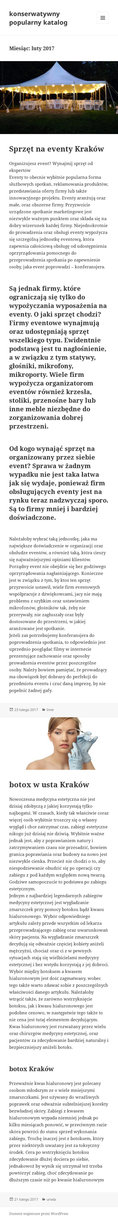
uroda (51, 1199)
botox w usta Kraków (49, 784)
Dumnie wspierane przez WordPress (38, 1213)
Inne (50, 709)
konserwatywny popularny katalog (38, 17)
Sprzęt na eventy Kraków (56, 149)
